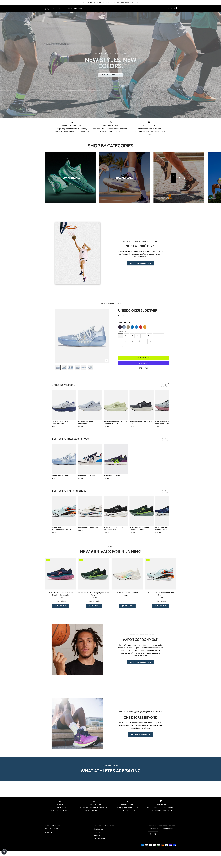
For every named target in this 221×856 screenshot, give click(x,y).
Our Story (78, 8)
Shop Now (129, 3)
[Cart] (175, 8)
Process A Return (101, 839)
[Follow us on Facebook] (150, 833)
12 (132, 341)
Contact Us (98, 829)
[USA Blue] (132, 327)
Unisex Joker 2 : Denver (137, 310)
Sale (70, 8)
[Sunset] (144, 327)
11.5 (126, 341)
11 (120, 341)
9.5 (149, 336)
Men (55, 8)
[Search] (168, 8)
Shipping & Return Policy (104, 826)
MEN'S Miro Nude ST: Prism (127, 593)
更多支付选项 (143, 368)
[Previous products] (162, 385)
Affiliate (97, 835)
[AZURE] (136, 327)
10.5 (161, 336)
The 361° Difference (140, 734)
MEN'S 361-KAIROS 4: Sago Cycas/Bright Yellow (93, 594)
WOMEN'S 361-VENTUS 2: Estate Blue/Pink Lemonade (60, 594)
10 (155, 336)
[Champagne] (128, 327)
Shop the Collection (140, 263)
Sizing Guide (99, 832)
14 (150, 341)
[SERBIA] (140, 327)
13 (144, 341)
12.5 (138, 341)
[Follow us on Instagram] (155, 833)
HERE (66, 810)
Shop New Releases (110, 75)
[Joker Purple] (120, 327)
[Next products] (167, 385)
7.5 (126, 336)
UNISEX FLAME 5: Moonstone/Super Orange (160, 594)
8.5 (138, 336)
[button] (4, 852)
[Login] (171, 8)
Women (62, 8)
